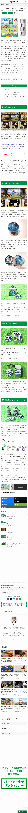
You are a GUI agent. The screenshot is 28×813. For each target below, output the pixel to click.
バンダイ (16, 587)
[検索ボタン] (26, 1)
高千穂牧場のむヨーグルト (8, 587)
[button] (8, 599)
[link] (14, 639)
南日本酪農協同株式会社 (13, 589)
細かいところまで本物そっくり (13, 94)
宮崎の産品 (5, 12)
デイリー (20, 589)
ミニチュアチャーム (11, 590)
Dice (14, 624)
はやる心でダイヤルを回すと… (13, 92)
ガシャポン (4, 590)
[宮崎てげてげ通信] (14, 1)
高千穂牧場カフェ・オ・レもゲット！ (14, 96)
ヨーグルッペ (21, 587)
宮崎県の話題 (10, 12)
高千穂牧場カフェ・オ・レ (7, 592)
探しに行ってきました (10, 89)
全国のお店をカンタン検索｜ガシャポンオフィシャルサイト (17, 154)
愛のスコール (4, 589)
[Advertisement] (14, 566)
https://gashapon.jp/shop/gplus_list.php (11, 144)
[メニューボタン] (1, 1)
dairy (25, 589)
